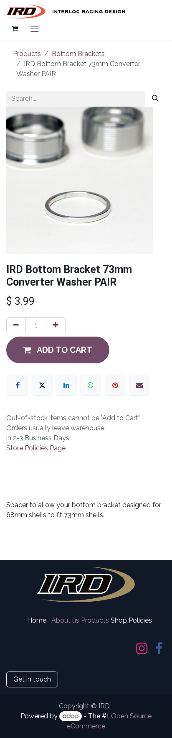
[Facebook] (18, 385)
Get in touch (32, 679)
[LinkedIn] (66, 385)
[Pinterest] (115, 385)
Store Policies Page (36, 448)
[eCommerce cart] (14, 28)
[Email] (139, 385)
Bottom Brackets (78, 54)
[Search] (155, 99)
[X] (42, 385)
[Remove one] (16, 325)
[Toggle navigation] (34, 28)
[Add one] (56, 325)
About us (65, 620)
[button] (57, 350)
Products (27, 54)
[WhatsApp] (91, 385)
